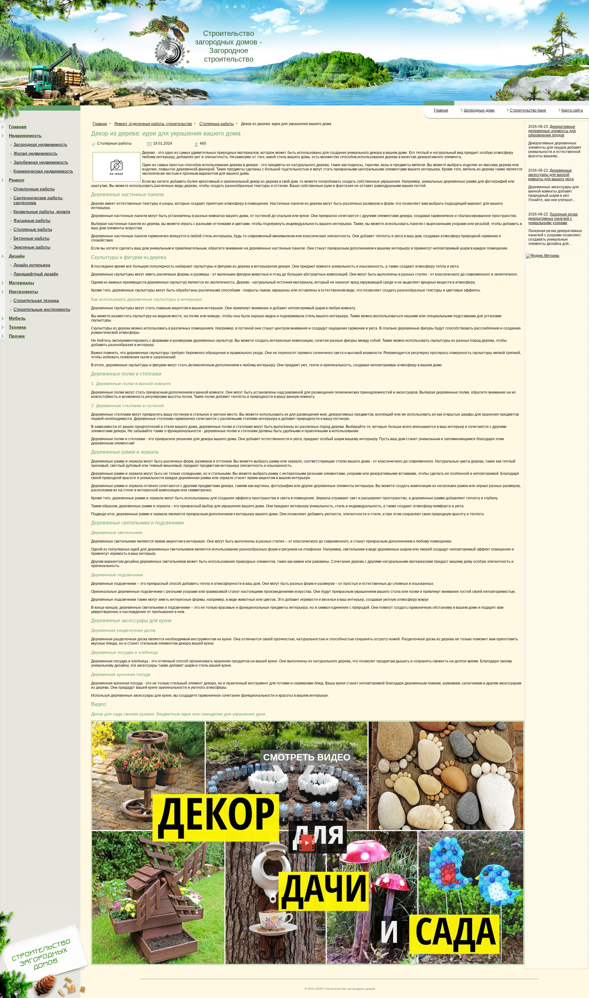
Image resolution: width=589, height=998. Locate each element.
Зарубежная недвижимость (40, 162)
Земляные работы (31, 247)
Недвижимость (25, 135)
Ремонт (17, 179)
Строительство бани (528, 110)
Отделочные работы (34, 188)
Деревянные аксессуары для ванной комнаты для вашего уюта (551, 174)
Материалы (21, 282)
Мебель (17, 318)
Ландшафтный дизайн (35, 273)
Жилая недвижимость (35, 153)
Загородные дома (479, 110)
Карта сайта (572, 110)
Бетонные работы (31, 238)
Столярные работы (32, 229)
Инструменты (23, 291)
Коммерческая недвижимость (43, 171)
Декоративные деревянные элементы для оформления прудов (552, 130)
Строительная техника (36, 300)
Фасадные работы (31, 220)
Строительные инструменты (41, 309)
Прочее (17, 335)
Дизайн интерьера (31, 264)
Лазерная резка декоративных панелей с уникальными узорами (553, 218)
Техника (17, 327)
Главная (441, 110)
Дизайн (17, 255)
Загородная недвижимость (40, 144)
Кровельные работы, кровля (41, 211)
